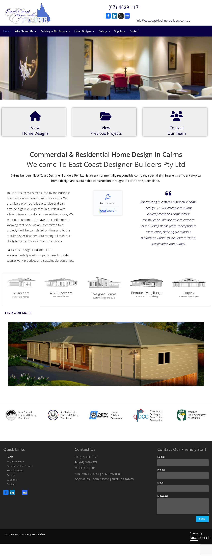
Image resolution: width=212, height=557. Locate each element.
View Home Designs (35, 130)
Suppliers (12, 479)
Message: (162, 495)
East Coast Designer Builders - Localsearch (107, 203)
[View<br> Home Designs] (35, 116)
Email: (160, 482)
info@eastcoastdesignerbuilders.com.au (163, 20)
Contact (11, 484)
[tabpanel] (106, 351)
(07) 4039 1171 (124, 7)
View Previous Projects (106, 130)
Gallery (11, 475)
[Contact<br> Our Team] (177, 116)
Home (10, 456)
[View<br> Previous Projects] (106, 116)
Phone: (161, 469)
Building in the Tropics (20, 466)
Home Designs (15, 470)
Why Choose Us (15, 461)
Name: (161, 456)
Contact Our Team (176, 130)
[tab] (21, 290)
